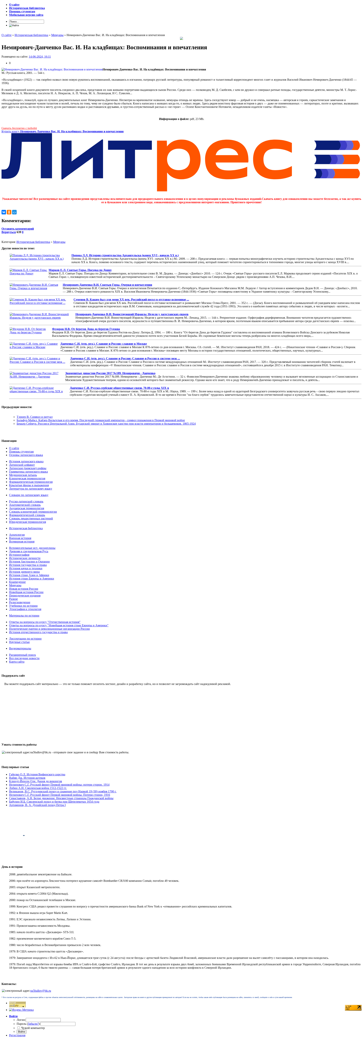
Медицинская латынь (23, 475)
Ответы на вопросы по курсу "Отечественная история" (45, 622)
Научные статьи (19, 642)
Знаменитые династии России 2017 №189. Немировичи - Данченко (110, 373)
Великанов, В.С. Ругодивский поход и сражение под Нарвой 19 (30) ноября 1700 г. (62, 791)
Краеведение (17, 582)
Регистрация (17, 1035)
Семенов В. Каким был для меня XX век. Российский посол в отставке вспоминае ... (131, 299)
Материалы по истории (24, 615)
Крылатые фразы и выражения (29, 485)
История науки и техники (25, 568)
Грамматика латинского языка (28, 471)
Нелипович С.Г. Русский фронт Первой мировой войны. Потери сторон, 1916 (59, 794)
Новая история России (23, 588)
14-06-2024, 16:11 (40, 56)
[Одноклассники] (9, 212)
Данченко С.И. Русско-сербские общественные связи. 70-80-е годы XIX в (119, 388)
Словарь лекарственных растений (31, 518)
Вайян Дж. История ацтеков (27, 777)
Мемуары (59, 241)
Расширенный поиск (22, 654)
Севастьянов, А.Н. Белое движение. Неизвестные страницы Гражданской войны (61, 798)
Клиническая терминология (27, 478)
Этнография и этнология (25, 609)
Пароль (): (28, 1023)
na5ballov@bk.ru (40, 990)
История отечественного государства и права (38, 632)
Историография (19, 554)
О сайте (14, 448)
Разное (13, 599)
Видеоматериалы (20, 648)
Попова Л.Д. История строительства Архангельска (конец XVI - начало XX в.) (125, 255)
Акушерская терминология (26, 508)
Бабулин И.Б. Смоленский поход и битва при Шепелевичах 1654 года (54, 801)
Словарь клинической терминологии (33, 511)
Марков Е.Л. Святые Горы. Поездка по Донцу (80, 270)
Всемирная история (21, 541)
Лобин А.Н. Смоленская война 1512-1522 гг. (38, 788)
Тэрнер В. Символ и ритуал (35, 416)
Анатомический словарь (25, 504)
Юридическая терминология (27, 521)
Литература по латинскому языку (30, 488)
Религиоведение (19, 602)
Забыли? (33, 1023)
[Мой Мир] (14, 212)
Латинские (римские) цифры (27, 468)
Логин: (21, 1019)
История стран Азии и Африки (29, 575)
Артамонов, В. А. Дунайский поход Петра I (37, 805)
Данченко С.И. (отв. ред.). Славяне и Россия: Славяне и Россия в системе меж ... (125, 358)
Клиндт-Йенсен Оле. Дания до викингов (35, 781)
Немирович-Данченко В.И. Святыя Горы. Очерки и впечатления (107, 284)
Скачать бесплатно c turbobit (19, 128)
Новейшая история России (26, 592)
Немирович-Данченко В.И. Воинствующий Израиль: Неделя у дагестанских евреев (131, 314)
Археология (17, 534)
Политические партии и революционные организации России (49, 628)
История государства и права (28, 565)
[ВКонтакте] (4, 212)
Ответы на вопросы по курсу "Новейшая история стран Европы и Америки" (59, 625)
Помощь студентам (21, 451)
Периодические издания (24, 595)
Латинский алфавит (22, 464)
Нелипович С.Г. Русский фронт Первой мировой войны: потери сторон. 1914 (59, 784)
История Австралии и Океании (29, 561)
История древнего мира (24, 571)
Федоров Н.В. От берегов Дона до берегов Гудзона (86, 329)
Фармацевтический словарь (27, 515)
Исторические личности (24, 558)
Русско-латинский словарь (26, 501)
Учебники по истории (23, 605)
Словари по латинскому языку (28, 495)
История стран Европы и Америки (31, 578)
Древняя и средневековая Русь (28, 551)
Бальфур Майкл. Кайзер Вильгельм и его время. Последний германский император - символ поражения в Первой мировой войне (101, 420)
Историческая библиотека (33, 241)
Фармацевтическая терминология (31, 481)
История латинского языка (26, 461)
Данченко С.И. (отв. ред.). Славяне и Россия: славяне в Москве (103, 343)
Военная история (20, 538)
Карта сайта (16, 661)
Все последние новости (24, 658)
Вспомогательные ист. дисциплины (32, 548)
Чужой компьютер (32, 1028)
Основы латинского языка (26, 455)
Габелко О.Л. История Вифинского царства (37, 774)
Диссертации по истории (25, 638)
